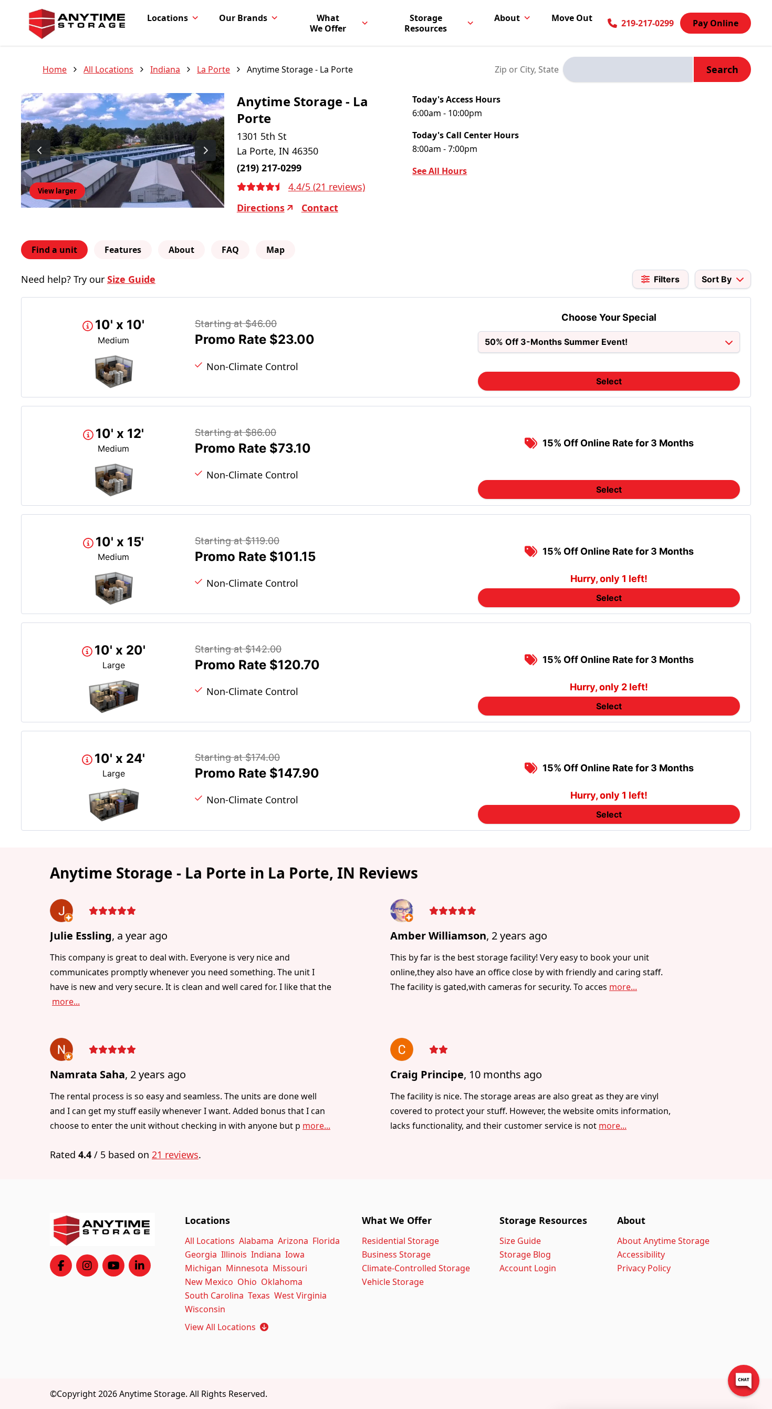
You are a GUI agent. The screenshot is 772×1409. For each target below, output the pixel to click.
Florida (326, 1241)
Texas (259, 1295)
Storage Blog (525, 1254)
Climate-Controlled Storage (416, 1268)
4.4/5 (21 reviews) (326, 186)
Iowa (295, 1254)
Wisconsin (205, 1309)
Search (722, 69)
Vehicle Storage (393, 1282)
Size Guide (131, 279)
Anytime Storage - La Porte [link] (300, 69)
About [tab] (181, 250)
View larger (57, 191)
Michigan (203, 1268)
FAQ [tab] (230, 250)
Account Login (527, 1268)
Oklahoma (281, 1282)
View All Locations (226, 1327)
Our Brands (243, 18)
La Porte (213, 69)
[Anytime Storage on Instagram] (87, 1265)
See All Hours (439, 171)
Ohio (247, 1282)
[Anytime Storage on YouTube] (113, 1265)
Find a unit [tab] (54, 250)
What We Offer (328, 23)
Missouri (290, 1268)
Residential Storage (400, 1241)
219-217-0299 (647, 23)
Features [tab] (123, 250)
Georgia (201, 1254)
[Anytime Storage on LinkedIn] (140, 1265)
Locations (167, 18)
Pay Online (715, 23)
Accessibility (641, 1254)
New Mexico (209, 1282)
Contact (319, 207)
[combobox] (628, 69)
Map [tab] (275, 250)
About (507, 18)
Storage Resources (425, 23)
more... (66, 1001)
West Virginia (300, 1295)
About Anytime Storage (663, 1241)
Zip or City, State (527, 69)
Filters (667, 279)
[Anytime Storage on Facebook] (61, 1265)
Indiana (165, 69)
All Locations (108, 69)
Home (55, 69)
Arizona (293, 1241)
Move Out (571, 18)
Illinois (234, 1254)
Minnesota (247, 1268)
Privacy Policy (644, 1268)
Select (609, 381)
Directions (261, 207)
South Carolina (214, 1295)
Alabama (256, 1241)
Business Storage (396, 1254)
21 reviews (175, 1154)
